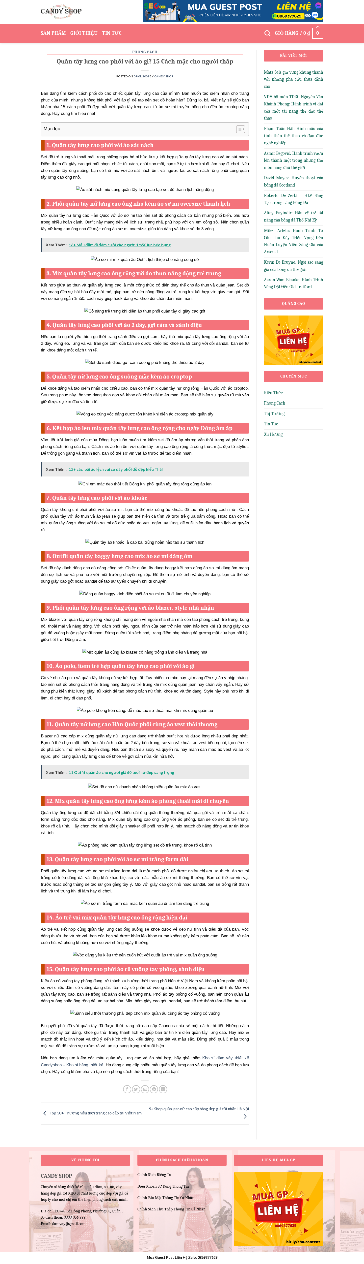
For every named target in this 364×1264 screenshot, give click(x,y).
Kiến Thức (273, 392)
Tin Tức (112, 33)
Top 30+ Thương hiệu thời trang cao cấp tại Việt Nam (95, 1113)
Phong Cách (145, 52)
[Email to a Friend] (145, 1089)
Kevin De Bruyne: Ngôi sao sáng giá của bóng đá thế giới (293, 266)
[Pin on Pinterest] (154, 1089)
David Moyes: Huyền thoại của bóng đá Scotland (293, 181)
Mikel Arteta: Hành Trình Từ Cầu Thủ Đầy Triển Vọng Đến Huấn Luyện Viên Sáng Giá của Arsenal (293, 241)
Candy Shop (163, 76)
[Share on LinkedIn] (163, 1089)
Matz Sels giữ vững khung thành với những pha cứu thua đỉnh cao (293, 79)
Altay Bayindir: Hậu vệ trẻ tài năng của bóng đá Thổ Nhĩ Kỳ (293, 216)
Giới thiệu (84, 33)
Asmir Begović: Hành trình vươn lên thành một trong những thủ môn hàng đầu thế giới (293, 160)
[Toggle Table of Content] (238, 129)
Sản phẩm (53, 33)
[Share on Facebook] (127, 1089)
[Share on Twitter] (136, 1089)
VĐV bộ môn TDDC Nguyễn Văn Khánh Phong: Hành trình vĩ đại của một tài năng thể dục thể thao (293, 107)
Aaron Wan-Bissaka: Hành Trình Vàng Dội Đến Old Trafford (293, 283)
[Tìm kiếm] (267, 33)
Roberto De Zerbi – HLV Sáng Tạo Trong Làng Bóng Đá (293, 199)
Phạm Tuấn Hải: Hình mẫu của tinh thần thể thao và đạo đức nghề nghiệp (293, 136)
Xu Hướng (273, 434)
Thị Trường (274, 413)
